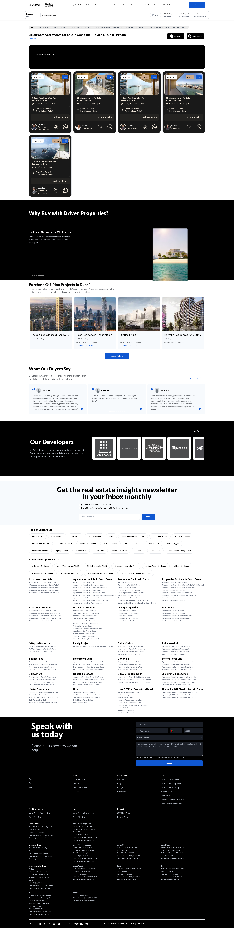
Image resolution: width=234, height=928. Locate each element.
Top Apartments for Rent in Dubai (86, 613)
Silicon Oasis (154, 543)
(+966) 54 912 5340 (82, 874)
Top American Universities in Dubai (86, 697)
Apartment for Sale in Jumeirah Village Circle (179, 677)
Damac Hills (155, 550)
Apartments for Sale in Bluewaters (42, 679)
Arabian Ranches (110, 543)
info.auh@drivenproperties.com (175, 858)
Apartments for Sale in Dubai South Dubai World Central (94, 595)
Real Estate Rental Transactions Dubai (43, 697)
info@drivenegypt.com (172, 879)
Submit (169, 763)
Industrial (165, 795)
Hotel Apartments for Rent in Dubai (86, 623)
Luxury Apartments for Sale (128, 613)
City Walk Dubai (94, 536)
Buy (72, 5)
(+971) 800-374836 (46, 835)
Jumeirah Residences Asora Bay (130, 700)
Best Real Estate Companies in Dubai (87, 695)
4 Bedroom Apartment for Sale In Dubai (44, 593)
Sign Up (148, 517)
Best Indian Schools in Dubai (84, 692)
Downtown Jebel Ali (40, 550)
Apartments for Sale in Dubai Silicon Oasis (89, 593)
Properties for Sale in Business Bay (42, 667)
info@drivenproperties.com (41, 838)
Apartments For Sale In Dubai (69, 27)
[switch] (155, 15)
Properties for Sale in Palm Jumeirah (175, 652)
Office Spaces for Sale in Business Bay (43, 669)
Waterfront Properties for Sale (173, 600)
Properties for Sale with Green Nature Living (179, 595)
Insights (121, 787)
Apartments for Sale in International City (177, 667)
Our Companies (80, 787)
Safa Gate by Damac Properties (129, 702)
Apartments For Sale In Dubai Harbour (96, 27)
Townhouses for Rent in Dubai (84, 621)
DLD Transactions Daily (38, 700)
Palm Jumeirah (57, 536)
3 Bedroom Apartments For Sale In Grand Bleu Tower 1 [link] (167, 27)
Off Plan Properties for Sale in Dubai (42, 649)
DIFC (111, 536)
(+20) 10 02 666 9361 (171, 874)
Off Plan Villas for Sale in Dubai (40, 652)
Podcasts (121, 791)
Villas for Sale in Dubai (126, 582)
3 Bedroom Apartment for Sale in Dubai (43, 590)
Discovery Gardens (133, 543)
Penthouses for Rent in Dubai (84, 610)
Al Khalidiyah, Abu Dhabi (97, 566)
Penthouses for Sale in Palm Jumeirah (176, 621)
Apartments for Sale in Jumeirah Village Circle (90, 600)
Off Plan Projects (125, 813)
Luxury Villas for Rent (126, 621)
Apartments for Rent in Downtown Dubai (89, 662)
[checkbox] (80, 505)
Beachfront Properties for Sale (173, 590)
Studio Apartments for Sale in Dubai (42, 582)
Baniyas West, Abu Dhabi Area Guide (136, 573)
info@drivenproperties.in (41, 914)
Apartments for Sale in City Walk (130, 669)
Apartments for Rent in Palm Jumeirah (176, 649)
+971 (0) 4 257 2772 (82, 856)
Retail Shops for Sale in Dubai (129, 595)
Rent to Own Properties (38, 695)
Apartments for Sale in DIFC (84, 582)
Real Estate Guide (80, 702)
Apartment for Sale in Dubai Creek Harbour (134, 677)
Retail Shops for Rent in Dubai (84, 634)
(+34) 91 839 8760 (126, 874)
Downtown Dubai (64, 543)
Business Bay (81, 550)
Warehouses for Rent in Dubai (84, 631)
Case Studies (35, 817)
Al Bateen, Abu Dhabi (40, 566)
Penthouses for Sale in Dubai (129, 590)
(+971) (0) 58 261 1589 (38, 883)
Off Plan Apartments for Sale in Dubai (43, 646)
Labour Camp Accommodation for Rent (43, 692)
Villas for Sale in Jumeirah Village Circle (176, 685)
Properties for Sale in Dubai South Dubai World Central (183, 585)
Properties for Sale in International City (177, 669)
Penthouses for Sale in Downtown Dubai (177, 616)
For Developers (97, 5)
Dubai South (99, 550)
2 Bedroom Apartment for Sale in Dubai (43, 587)
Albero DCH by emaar (126, 710)
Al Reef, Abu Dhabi (181, 566)
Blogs (119, 783)
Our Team (77, 783)
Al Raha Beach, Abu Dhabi (155, 566)
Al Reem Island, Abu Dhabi (42, 573)
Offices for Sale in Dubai (127, 587)
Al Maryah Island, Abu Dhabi (126, 566)
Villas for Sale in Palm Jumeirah (173, 654)
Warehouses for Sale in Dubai (129, 598)
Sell (79, 5)
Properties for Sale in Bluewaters (41, 685)
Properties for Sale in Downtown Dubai (88, 669)
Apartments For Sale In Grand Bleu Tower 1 (128, 27)
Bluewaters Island (182, 536)
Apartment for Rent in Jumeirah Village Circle (179, 679)
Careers (178, 5)
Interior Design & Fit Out (172, 799)
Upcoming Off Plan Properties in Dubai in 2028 (179, 697)
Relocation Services (170, 779)
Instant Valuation (197, 5)
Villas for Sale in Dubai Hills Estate (86, 685)
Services (140, 5)
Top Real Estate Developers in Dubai (43, 702)
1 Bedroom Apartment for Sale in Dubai (43, 585)
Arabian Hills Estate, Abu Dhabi (100, 573)
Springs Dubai (62, 550)
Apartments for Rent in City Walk (130, 667)
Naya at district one (125, 697)
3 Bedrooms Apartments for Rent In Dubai (45, 618)
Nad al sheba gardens (126, 695)
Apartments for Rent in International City (178, 662)
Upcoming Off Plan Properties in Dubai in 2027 (179, 695)
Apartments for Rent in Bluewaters (42, 677)
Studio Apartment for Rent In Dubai (42, 610)
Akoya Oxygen (173, 543)
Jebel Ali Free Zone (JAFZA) (179, 550)
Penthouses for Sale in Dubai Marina (176, 618)
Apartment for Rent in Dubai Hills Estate (88, 679)
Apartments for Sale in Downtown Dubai (88, 585)
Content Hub (153, 5)
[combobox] (32, 15)
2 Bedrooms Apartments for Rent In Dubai (45, 616)
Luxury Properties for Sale (127, 610)
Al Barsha (139, 550)
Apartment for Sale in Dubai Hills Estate (88, 677)
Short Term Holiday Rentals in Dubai (87, 639)
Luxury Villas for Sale (125, 616)
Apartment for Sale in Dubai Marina (131, 646)
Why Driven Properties (39, 813)
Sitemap (131, 923)
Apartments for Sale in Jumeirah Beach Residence (92, 598)
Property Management (171, 783)
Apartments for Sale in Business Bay (42, 662)
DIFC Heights (123, 708)
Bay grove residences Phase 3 (129, 692)
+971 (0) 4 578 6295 (82, 834)
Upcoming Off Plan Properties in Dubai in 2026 (179, 692)
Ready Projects (124, 817)
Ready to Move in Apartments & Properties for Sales (93, 646)
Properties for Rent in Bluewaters (42, 682)
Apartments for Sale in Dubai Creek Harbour (90, 587)
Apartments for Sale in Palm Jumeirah (87, 603)
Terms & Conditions (110, 923)
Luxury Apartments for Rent (128, 618)
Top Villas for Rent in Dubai (83, 618)
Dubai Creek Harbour (40, 543)
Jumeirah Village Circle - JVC (133, 536)
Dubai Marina (37, 536)
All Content (122, 779)
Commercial (110, 5)
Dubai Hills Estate (160, 536)
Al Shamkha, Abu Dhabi (70, 573)
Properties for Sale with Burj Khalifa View (177, 593)
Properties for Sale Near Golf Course (176, 598)
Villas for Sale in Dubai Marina (129, 654)
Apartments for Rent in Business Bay (43, 664)
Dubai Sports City (119, 550)
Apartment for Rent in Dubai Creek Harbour (134, 679)
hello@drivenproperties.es (129, 879)
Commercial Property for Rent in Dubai (87, 628)
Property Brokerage (170, 787)
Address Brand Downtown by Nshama (132, 705)
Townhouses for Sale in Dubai (129, 585)
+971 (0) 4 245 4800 (37, 832)
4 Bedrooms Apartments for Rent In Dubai (45, 621)
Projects (129, 5)
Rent (85, 5)
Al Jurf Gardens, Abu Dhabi (68, 566)
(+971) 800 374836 (46, 885)
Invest (121, 5)
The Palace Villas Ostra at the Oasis (131, 713)
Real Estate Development (172, 803)
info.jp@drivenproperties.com (86, 900)
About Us (167, 5)
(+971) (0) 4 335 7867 (127, 853)
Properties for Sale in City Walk (129, 664)
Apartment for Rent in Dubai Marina (131, 649)
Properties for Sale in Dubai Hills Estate (88, 682)
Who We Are (79, 779)
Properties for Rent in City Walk (85, 616)
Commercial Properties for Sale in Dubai (133, 600)
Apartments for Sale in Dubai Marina (87, 590)
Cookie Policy (141, 923)
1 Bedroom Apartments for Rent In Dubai (44, 613)
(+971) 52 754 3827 (82, 895)
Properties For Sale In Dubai (46, 27)
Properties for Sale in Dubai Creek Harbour (134, 682)
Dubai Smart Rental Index (83, 700)
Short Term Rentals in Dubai (84, 636)
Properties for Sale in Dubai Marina (175, 582)
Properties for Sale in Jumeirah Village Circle (178, 587)
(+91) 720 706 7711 (37, 909)
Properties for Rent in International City (177, 664)
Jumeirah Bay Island (88, 543)
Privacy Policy (122, 923)
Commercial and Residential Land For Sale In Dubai (137, 603)
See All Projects (117, 356)
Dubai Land (75, 536)
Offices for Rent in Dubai (82, 626)
